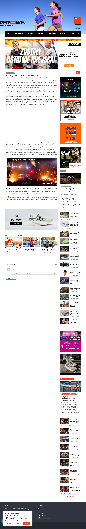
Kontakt (72, 34)
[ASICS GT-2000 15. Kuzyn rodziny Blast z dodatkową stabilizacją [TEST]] (64, 238)
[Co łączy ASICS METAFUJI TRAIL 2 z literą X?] (64, 287)
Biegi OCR (29, 77)
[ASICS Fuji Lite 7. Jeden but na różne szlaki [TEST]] (64, 294)
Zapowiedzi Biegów (50, 77)
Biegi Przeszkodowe (10, 73)
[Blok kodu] (26, 273)
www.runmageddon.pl (11, 197)
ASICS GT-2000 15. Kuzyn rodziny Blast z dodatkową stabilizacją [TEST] (75, 241)
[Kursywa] (14, 273)
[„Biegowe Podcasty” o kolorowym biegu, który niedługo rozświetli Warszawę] (64, 419)
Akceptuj (27, 523)
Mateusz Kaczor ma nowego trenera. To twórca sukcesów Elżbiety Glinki (75, 454)
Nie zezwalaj (18, 523)
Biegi (8, 34)
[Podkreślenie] (16, 273)
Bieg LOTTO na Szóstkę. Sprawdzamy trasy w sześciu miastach (49, 249)
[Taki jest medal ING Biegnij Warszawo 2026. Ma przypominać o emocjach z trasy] (13, 238)
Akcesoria (64, 186)
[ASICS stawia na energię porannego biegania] (64, 231)
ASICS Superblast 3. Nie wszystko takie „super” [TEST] (74, 313)
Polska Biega (73, 394)
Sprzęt (30, 34)
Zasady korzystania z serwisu (43, 513)
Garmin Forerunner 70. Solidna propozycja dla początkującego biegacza (74, 264)
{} (29, 273)
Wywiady (63, 34)
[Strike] (18, 273)
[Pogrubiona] (12, 273)
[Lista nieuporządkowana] (22, 273)
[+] (31, 273)
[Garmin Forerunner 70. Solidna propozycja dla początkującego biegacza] (64, 262)
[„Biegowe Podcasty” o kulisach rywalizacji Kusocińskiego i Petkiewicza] (64, 460)
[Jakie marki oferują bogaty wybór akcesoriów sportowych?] (64, 246)
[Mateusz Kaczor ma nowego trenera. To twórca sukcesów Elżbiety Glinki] (64, 452)
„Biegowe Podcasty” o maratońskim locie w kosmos (74, 472)
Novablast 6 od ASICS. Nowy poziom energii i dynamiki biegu (74, 321)
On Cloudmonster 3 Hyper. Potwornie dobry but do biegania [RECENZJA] (75, 256)
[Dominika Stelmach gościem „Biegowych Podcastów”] (64, 444)
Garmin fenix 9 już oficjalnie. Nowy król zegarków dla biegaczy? (69, 191)
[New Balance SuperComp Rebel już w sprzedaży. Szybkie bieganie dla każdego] (64, 222)
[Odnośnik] (27, 273)
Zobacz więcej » (70, 327)
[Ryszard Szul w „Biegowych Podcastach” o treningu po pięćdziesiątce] (64, 428)
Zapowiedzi (19, 34)
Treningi (40, 34)
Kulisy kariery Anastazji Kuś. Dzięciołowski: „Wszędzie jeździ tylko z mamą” (69, 398)
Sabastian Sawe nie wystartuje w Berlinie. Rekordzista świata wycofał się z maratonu (31, 250)
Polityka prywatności (41, 515)
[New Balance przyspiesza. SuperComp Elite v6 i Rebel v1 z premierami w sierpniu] (64, 270)
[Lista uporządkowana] (20, 273)
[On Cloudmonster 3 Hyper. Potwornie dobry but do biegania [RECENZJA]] (64, 254)
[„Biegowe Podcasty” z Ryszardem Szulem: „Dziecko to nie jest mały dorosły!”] (64, 477)
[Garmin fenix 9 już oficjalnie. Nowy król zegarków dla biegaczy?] (70, 174)
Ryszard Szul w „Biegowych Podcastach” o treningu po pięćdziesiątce (75, 431)
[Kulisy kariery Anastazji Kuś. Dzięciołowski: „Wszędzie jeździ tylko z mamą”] (70, 382)
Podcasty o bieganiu (67, 379)
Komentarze (52, 34)
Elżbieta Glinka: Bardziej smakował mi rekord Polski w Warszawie (75, 438)
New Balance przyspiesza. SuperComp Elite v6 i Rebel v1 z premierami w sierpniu (75, 272)
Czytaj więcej (77, 209)
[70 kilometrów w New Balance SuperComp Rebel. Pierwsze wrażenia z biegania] (64, 212)
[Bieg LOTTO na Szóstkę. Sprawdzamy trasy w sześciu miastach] (49, 238)
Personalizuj (9, 523)
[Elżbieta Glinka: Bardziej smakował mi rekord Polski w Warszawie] (64, 436)
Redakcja (16, 77)
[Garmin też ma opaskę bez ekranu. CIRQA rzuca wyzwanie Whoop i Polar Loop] (64, 278)
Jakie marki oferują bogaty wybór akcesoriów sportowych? (75, 249)
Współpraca (39, 511)
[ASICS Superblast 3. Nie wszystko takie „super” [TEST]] (64, 311)
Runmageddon (43, 77)
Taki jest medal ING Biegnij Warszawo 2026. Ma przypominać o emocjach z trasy (13, 250)
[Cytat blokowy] (24, 273)
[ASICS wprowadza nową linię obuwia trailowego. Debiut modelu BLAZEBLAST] (64, 301)
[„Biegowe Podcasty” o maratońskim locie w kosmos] (64, 469)
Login (55, 264)
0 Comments (22, 77)
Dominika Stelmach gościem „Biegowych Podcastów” (74, 446)
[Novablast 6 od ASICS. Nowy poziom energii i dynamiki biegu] (64, 319)
